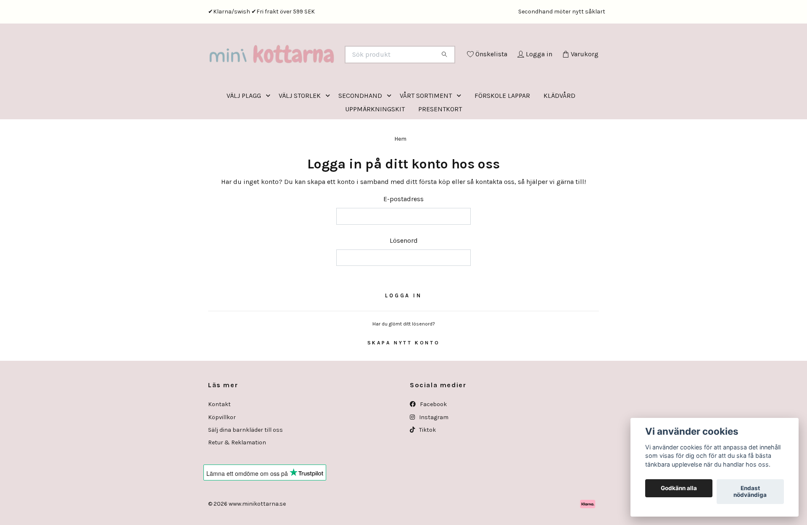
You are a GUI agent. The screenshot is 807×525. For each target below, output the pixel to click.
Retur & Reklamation (237, 477)
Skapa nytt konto (403, 378)
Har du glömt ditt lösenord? (403, 359)
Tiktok (427, 464)
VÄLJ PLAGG (244, 130)
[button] (270, 130)
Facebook (433, 439)
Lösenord (404, 275)
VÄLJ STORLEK (300, 130)
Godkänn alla (679, 488)
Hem (400, 173)
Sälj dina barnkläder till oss (245, 464)
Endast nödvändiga (750, 492)
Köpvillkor (222, 452)
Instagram (433, 452)
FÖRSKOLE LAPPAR (502, 130)
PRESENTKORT (440, 144)
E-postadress (403, 234)
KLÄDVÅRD (559, 130)
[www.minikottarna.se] (306, 66)
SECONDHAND (360, 130)
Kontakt (219, 439)
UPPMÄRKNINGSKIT (375, 144)
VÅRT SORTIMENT (426, 130)
